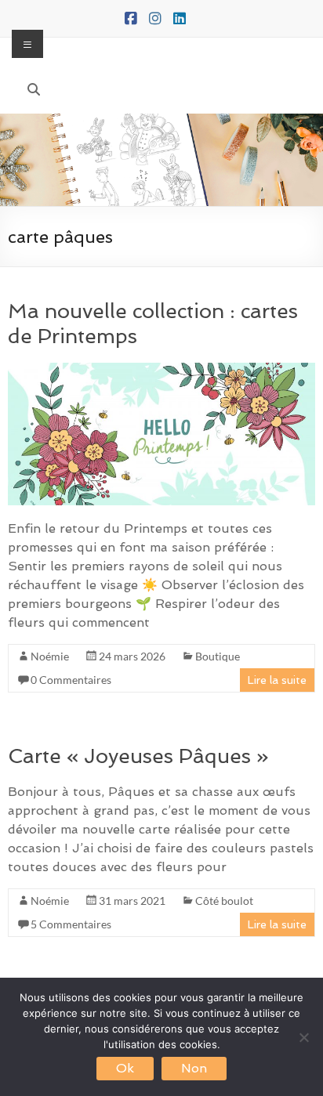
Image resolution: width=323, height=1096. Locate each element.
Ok (125, 1068)
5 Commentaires (71, 924)
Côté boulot (224, 900)
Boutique (217, 656)
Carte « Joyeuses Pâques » (138, 756)
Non (194, 1068)
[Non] (303, 1037)
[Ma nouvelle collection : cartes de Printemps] (161, 370)
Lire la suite (277, 680)
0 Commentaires (71, 679)
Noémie (50, 656)
